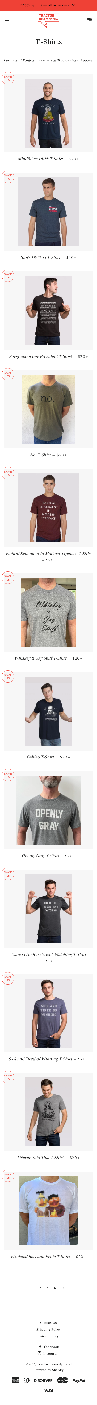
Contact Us (48, 1323)
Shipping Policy (48, 1329)
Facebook (51, 1347)
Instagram (51, 1353)
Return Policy (48, 1336)
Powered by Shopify (48, 1370)
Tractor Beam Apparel (54, 1364)
